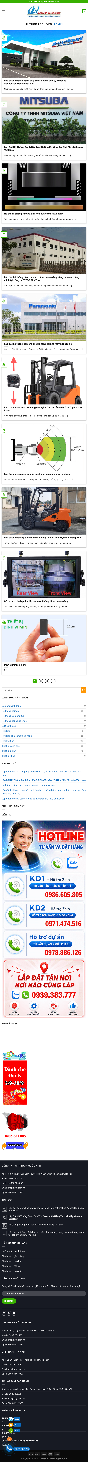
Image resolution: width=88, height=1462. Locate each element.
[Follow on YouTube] (14, 1313)
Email (17, 1425)
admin (58, 24)
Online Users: (8, 1418)
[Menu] (3, 11)
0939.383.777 (22, 1449)
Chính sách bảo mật (12, 1271)
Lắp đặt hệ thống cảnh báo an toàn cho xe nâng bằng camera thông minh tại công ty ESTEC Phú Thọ (44, 792)
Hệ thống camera (10, 711)
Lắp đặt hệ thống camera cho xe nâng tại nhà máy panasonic (33, 798)
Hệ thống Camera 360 (13, 715)
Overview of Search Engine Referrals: (20, 1440)
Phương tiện (8, 741)
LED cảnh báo (9, 726)
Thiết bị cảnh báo (11, 746)
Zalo (17, 1419)
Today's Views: (9, 1425)
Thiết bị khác (8, 756)
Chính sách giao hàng (13, 1256)
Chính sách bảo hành (12, 1261)
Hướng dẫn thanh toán (13, 1251)
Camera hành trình (11, 706)
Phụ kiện (6, 731)
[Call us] (9, 1313)
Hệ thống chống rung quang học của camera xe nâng (29, 785)
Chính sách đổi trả (11, 1266)
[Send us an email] (4, 1313)
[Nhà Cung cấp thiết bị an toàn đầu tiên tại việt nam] (44, 11)
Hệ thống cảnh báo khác (14, 721)
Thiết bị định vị (9, 750)
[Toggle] (85, 711)
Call (16, 1430)
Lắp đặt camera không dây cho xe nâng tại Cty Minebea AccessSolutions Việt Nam (42, 773)
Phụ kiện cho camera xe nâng (17, 735)
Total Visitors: (9, 1433)
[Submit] (83, 690)
